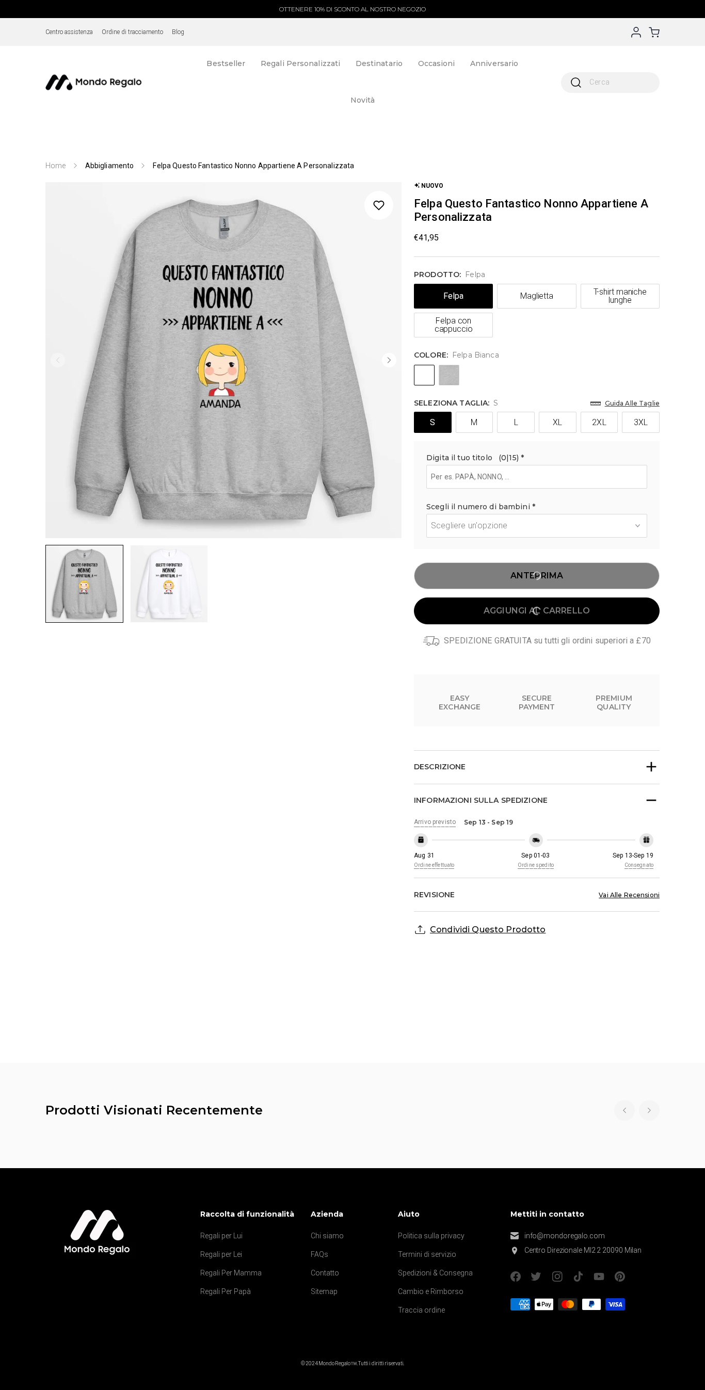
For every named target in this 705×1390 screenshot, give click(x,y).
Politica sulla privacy (431, 1236)
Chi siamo (327, 1236)
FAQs (319, 1254)
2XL (599, 422)
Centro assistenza (69, 32)
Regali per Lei (221, 1254)
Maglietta (536, 296)
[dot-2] (84, 584)
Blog (178, 32)
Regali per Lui (221, 1236)
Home (55, 165)
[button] (536, 459)
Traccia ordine (421, 1310)
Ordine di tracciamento (132, 32)
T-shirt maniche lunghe (620, 296)
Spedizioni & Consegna (435, 1273)
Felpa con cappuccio (454, 325)
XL (557, 422)
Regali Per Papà (225, 1291)
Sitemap (324, 1291)
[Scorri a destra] (389, 360)
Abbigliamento (109, 165)
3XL (641, 422)
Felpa (453, 296)
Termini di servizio (427, 1254)
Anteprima (536, 575)
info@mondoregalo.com (564, 1236)
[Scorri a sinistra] (58, 360)
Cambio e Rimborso (430, 1291)
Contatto (325, 1273)
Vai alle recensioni (629, 895)
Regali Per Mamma (231, 1273)
